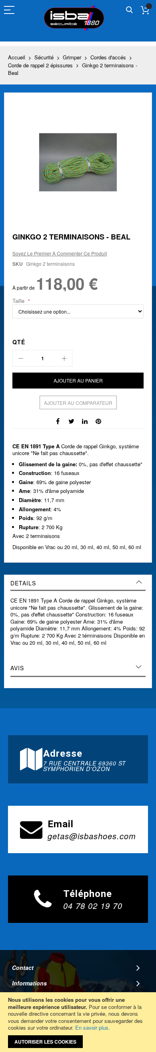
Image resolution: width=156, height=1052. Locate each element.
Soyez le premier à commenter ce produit (59, 253)
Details (23, 583)
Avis (17, 668)
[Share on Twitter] (71, 420)
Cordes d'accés (108, 57)
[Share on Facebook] (58, 420)
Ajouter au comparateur (78, 402)
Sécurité (44, 57)
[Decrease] (21, 358)
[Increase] (64, 358)
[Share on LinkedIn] (85, 420)
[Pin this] (98, 420)
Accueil (16, 57)
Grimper (72, 57)
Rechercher (129, 10)
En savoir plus (91, 1027)
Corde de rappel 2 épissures (40, 65)
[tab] (78, 583)
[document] (78, 1022)
